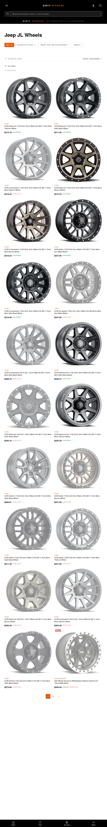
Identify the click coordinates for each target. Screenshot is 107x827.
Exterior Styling (26, 45)
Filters (12, 66)
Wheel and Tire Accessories (55, 45)
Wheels (78, 45)
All (9, 45)
